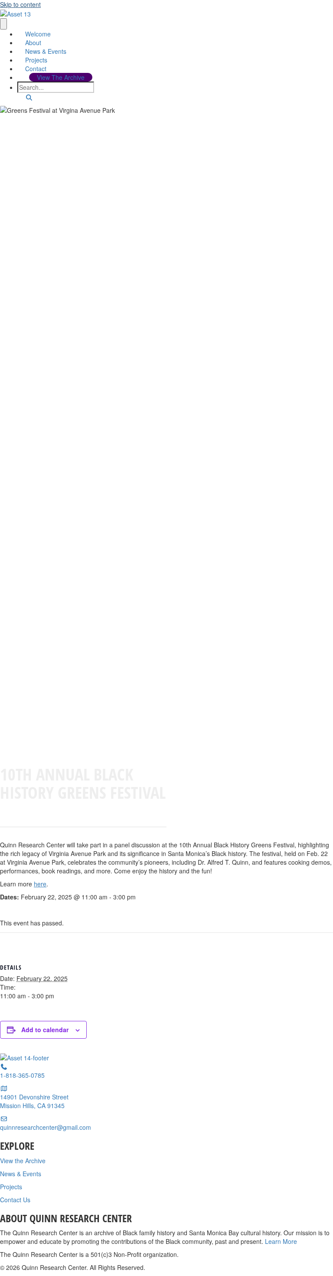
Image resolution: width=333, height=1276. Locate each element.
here (40, 883)
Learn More (281, 1241)
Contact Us (15, 1199)
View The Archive (61, 77)
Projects (36, 60)
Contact (35, 68)
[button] (29, 97)
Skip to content (20, 4)
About (33, 42)
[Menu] (3, 24)
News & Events (45, 51)
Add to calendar (45, 1029)
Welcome (38, 34)
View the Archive (23, 1160)
